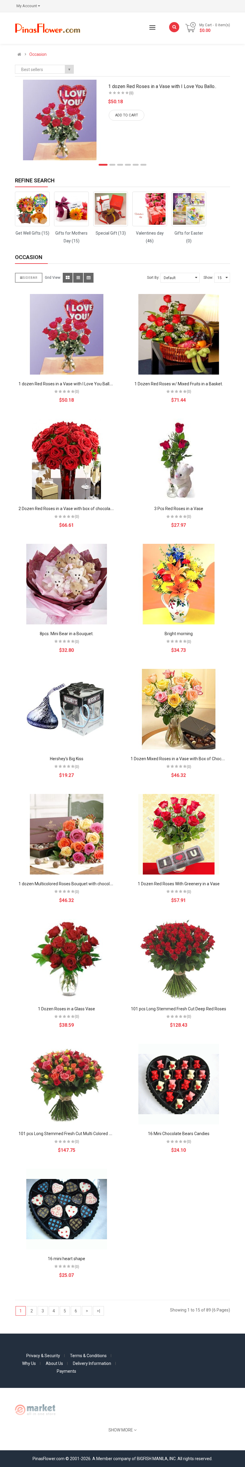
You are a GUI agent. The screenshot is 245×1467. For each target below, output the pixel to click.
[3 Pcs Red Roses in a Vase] (178, 459)
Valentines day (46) (150, 237)
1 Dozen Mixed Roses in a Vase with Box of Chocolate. (181, 758)
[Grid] (68, 278)
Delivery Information (92, 1363)
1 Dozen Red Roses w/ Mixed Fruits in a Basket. (178, 383)
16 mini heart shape (66, 1258)
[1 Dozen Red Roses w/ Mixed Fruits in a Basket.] (178, 334)
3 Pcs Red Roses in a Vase (178, 508)
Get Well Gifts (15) (32, 233)
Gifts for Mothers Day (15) (71, 237)
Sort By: (153, 277)
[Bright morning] (178, 584)
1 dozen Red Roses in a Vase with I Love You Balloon (68, 383)
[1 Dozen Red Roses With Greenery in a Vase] (178, 834)
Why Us (29, 1363)
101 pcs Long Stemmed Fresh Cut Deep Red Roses (178, 1008)
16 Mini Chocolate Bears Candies (178, 1133)
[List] (78, 278)
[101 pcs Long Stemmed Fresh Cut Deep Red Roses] (178, 959)
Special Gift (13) (111, 233)
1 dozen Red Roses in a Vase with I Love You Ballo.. (162, 86)
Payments (66, 1371)
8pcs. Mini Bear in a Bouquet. (67, 633)
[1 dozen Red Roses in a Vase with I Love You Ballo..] (59, 120)
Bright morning (179, 633)
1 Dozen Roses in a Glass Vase (66, 1008)
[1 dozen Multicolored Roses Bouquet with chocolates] (66, 834)
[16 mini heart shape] (66, 1209)
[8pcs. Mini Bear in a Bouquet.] (66, 584)
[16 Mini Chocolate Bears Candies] (178, 1084)
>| (98, 1311)
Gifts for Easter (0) (188, 237)
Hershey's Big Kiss (66, 758)
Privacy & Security (43, 1355)
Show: (208, 277)
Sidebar (30, 277)
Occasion (38, 54)
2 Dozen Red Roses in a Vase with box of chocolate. (67, 508)
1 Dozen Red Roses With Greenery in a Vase (179, 883)
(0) (131, 93)
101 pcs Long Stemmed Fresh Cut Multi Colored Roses (69, 1133)
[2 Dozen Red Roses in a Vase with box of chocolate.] (66, 459)
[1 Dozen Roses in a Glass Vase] (66, 959)
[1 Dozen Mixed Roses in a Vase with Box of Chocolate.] (178, 709)
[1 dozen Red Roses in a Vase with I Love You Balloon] (66, 334)
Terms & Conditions (88, 1355)
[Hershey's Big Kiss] (66, 709)
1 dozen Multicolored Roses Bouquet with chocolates (68, 883)
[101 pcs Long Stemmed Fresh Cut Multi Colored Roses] (66, 1084)
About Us (54, 1363)
